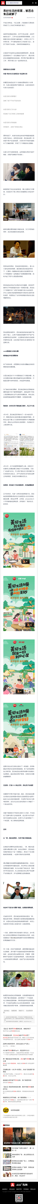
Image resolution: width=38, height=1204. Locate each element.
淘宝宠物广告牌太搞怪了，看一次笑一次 (23, 1149)
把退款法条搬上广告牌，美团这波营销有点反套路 (23, 1168)
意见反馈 (12, 1189)
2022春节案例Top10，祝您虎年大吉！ (16, 1050)
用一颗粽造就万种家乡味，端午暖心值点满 (18, 1060)
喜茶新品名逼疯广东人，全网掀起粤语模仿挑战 (23, 1162)
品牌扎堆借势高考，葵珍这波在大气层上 (16, 1044)
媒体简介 (5, 1189)
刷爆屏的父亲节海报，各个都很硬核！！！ (17, 1097)
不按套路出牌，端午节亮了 (16, 1035)
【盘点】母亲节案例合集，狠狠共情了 (17, 1028)
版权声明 (19, 1189)
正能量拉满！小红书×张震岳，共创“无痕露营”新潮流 (19, 1071)
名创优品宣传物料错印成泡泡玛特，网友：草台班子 (22, 1175)
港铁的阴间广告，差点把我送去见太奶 (23, 1155)
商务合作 (33, 1189)
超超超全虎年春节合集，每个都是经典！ (17, 1080)
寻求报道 (26, 1189)
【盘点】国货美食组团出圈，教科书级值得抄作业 (18, 1088)
